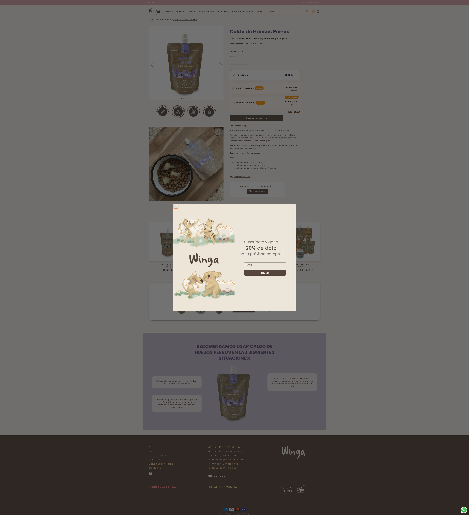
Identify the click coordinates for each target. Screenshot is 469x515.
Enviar (265, 273)
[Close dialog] (176, 207)
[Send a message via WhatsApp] (464, 510)
